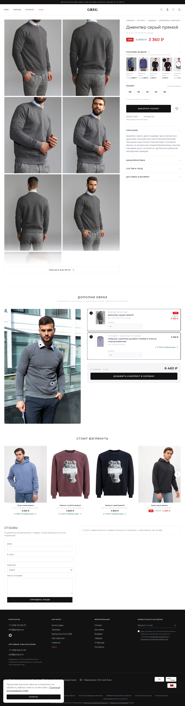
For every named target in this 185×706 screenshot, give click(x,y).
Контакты (99, 647)
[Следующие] (178, 64)
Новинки (56, 642)
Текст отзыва (14, 576)
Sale (41, 10)
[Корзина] (179, 9)
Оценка (11, 565)
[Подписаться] (175, 625)
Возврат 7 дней (132, 116)
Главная (130, 20)
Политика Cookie (161, 696)
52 (147, 92)
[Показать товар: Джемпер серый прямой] (40, 345)
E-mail (10, 555)
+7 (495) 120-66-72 (17, 625)
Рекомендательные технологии (115, 699)
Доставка (99, 629)
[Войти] (167, 9)
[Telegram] (10, 635)
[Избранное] (173, 9)
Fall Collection (58, 638)
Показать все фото (61, 270)
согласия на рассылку (158, 637)
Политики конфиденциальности (154, 639)
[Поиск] (161, 9)
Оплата (98, 625)
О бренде (99, 642)
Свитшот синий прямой (114, 505)
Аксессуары (57, 625)
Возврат (99, 634)
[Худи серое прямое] (159, 474)
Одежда (152, 20)
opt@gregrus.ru (16, 654)
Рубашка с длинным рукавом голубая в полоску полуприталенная (132, 340)
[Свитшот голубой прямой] (70, 474)
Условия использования (119, 703)
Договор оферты (69, 696)
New (6, 10)
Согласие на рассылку (143, 696)
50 (138, 92)
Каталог (30, 10)
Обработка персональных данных (119, 696)
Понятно (33, 697)
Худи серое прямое (159, 505)
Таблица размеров (174, 86)
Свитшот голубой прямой (70, 505)
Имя (9, 544)
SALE (54, 647)
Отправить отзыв (40, 600)
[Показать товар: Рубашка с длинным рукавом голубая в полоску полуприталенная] (52, 383)
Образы (17, 10)
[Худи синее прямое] (25, 474)
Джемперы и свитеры (169, 20)
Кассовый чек (149, 116)
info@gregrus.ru (16, 629)
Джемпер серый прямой (120, 315)
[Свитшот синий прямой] (115, 474)
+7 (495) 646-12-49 (17, 650)
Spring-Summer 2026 (62, 634)
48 (130, 92)
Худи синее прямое (25, 505)
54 (156, 92)
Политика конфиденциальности (91, 696)
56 (165, 92)
